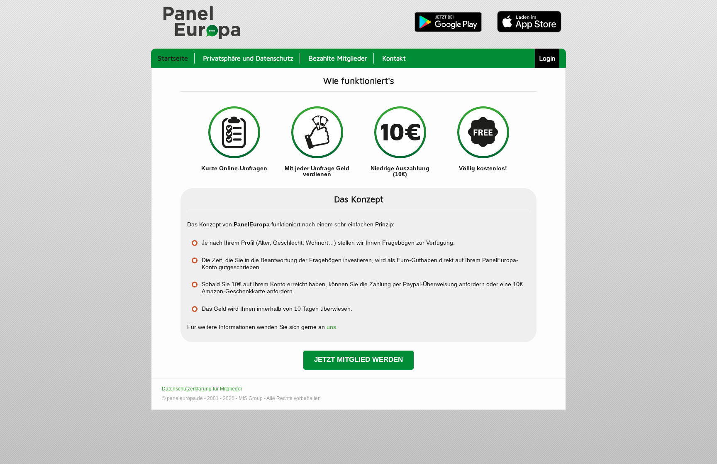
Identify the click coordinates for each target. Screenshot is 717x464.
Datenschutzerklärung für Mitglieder (202, 389)
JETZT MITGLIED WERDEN (358, 359)
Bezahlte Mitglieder (337, 58)
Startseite (173, 58)
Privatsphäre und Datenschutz (248, 58)
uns (331, 327)
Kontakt (394, 58)
